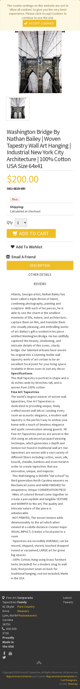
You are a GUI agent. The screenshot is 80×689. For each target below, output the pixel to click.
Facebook (4, 653)
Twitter (4, 657)
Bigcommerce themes (19, 676)
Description (40, 265)
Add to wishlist (28, 246)
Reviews (40, 284)
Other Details (39, 274)
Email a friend (23, 256)
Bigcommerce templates (60, 676)
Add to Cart (33, 233)
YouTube (10, 653)
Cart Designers (68, 680)
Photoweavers (27, 615)
